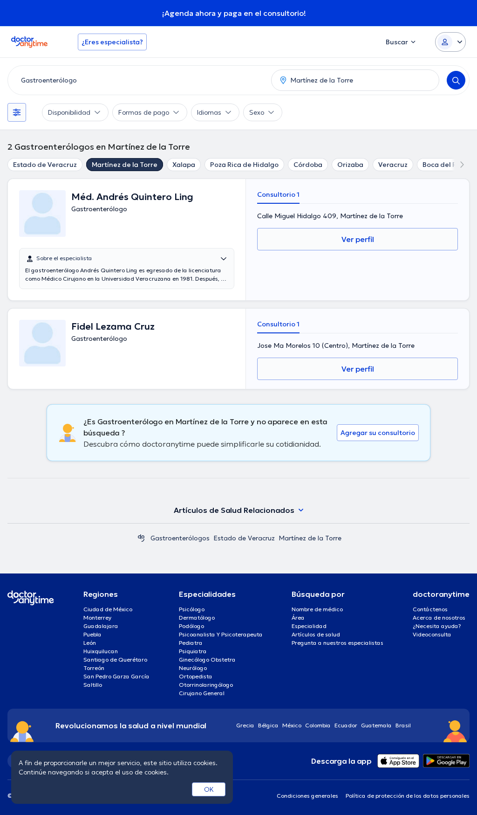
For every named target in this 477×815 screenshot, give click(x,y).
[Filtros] (16, 112)
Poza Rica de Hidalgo (244, 164)
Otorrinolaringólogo (206, 684)
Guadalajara (100, 625)
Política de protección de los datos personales (408, 795)
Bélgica (268, 725)
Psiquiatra (193, 651)
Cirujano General (202, 693)
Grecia (245, 725)
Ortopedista (195, 676)
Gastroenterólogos (180, 538)
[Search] (456, 80)
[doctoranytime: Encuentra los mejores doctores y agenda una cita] (141, 538)
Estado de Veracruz (45, 164)
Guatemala (376, 725)
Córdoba (307, 164)
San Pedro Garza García (116, 676)
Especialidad (309, 625)
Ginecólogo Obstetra (207, 659)
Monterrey (97, 617)
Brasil (403, 725)
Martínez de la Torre (124, 164)
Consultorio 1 (278, 194)
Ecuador (345, 725)
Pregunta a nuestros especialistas (337, 642)
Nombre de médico (317, 609)
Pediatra (191, 642)
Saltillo (92, 684)
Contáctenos (430, 609)
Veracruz (393, 164)
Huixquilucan (100, 651)
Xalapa (183, 164)
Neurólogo (193, 667)
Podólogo (191, 625)
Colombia (318, 725)
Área (298, 617)
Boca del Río (442, 164)
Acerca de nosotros (439, 617)
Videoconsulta (432, 634)
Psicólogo (191, 609)
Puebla (92, 634)
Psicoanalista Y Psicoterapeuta (221, 634)
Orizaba (350, 164)
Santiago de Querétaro (115, 659)
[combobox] (138, 80)
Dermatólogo (197, 617)
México (291, 725)
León (89, 642)
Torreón (93, 667)
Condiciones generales (307, 795)
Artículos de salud (316, 634)
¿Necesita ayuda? (437, 625)
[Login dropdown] (450, 42)
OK (209, 789)
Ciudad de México (107, 609)
